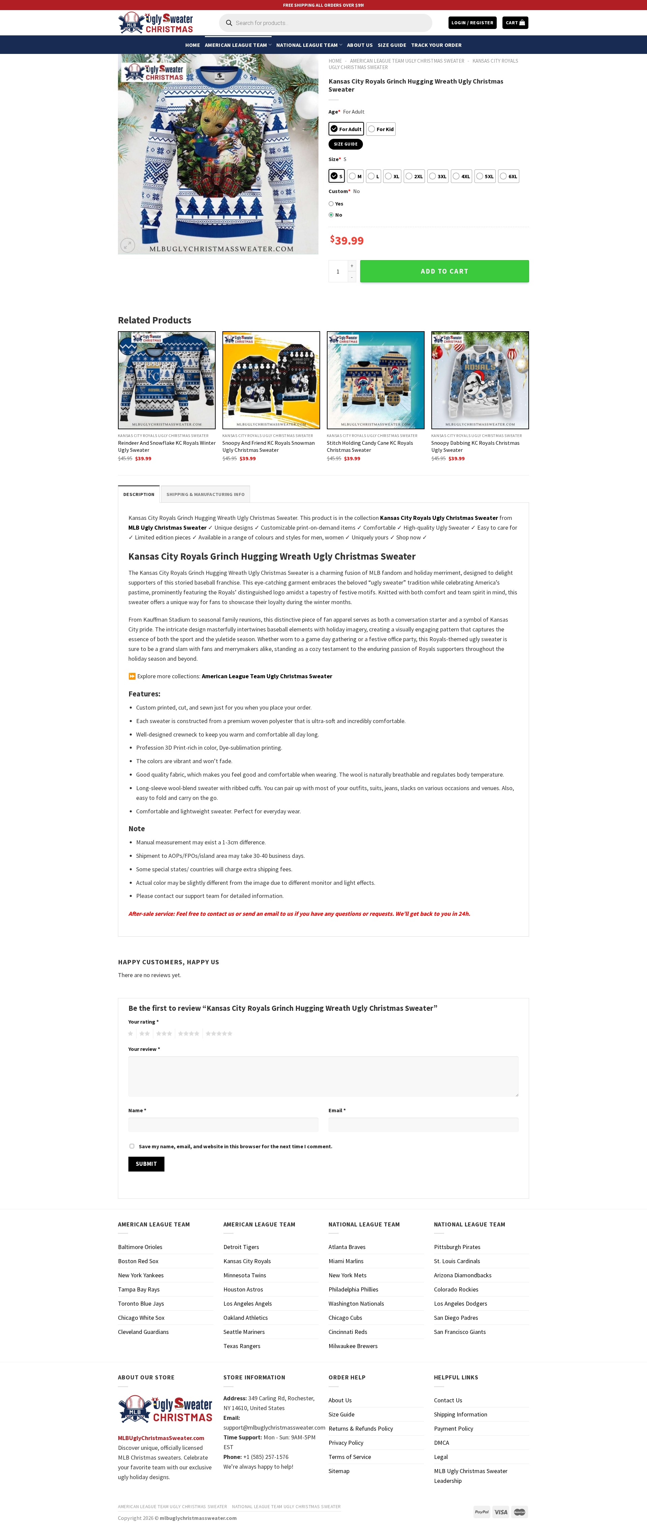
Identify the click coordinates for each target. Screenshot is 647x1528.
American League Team (236, 44)
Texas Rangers (241, 1346)
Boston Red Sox (138, 1261)
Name (137, 1110)
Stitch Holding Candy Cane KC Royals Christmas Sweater (370, 446)
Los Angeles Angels (247, 1303)
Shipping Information (460, 1414)
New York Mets (348, 1275)
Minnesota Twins (244, 1275)
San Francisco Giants (460, 1332)
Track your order (436, 44)
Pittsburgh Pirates (457, 1247)
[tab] (139, 494)
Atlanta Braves (347, 1247)
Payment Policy (453, 1428)
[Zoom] (127, 245)
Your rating (143, 1021)
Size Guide (392, 44)
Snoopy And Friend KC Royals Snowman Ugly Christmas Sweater (268, 446)
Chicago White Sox (141, 1317)
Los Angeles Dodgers (460, 1303)
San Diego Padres (456, 1317)
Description (138, 494)
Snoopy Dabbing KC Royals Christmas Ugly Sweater (475, 446)
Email (337, 1110)
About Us (360, 44)
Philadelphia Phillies (353, 1289)
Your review (144, 1049)
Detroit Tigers (241, 1247)
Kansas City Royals (247, 1261)
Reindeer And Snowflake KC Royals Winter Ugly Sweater (167, 446)
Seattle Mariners (244, 1332)
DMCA (441, 1442)
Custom (339, 191)
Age (334, 111)
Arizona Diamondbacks (463, 1275)
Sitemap (339, 1471)
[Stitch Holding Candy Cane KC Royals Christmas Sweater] (376, 380)
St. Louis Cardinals (457, 1261)
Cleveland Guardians (143, 1332)
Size (335, 159)
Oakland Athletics (245, 1317)
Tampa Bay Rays (139, 1289)
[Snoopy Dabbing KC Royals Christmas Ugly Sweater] (480, 380)
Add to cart (445, 271)
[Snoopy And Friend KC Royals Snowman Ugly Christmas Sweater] (271, 380)
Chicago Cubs (345, 1317)
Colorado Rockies (456, 1289)
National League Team (307, 44)
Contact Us (448, 1400)
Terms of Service (350, 1457)
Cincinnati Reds (348, 1332)
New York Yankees (141, 1275)
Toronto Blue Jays (141, 1303)
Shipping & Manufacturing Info (205, 494)
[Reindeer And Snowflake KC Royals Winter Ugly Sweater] (167, 380)
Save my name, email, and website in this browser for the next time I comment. (235, 1146)
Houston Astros (243, 1289)
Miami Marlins (346, 1261)
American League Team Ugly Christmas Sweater (407, 61)
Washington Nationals (356, 1303)
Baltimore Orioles (140, 1247)
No (338, 214)
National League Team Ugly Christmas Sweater (286, 1506)
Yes (339, 203)
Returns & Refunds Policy (361, 1428)
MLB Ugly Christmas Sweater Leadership (470, 1476)
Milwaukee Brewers (353, 1346)
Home (192, 44)
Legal (441, 1457)
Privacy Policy (346, 1442)
